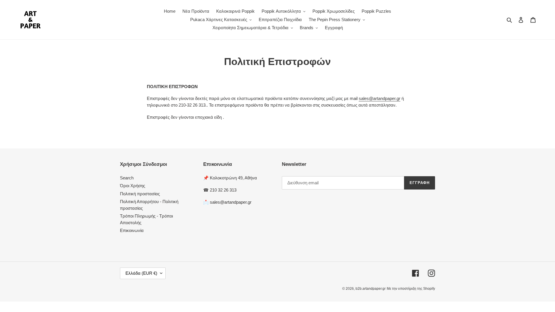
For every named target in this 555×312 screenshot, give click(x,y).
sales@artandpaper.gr (379, 98)
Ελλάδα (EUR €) (141, 273)
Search (127, 177)
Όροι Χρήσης (132, 185)
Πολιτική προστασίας (140, 193)
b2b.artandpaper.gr (371, 289)
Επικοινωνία (132, 230)
